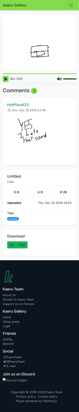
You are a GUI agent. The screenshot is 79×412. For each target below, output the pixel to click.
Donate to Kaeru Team (18, 299)
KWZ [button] (22, 245)
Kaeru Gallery (14, 5)
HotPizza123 (18, 105)
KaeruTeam (14, 357)
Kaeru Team (54, 392)
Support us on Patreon (18, 304)
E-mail (11, 366)
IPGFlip (7, 339)
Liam (10, 182)
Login (6, 326)
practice (12, 218)
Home (7, 317)
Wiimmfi (8, 344)
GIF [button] (12, 245)
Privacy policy (26, 396)
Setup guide (11, 321)
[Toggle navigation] (71, 5)
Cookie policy (48, 396)
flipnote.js (50, 401)
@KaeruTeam (16, 361)
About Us (9, 295)
